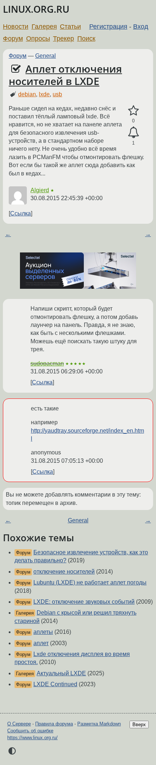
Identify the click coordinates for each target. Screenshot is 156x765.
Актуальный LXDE (61, 673)
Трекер (63, 38)
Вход (140, 26)
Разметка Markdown (99, 723)
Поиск (86, 38)
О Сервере (19, 723)
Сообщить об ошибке (30, 730)
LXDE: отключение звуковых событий (84, 602)
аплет (41, 643)
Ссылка (20, 213)
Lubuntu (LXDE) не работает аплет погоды (90, 582)
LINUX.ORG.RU (36, 9)
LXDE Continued (55, 684)
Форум (13, 38)
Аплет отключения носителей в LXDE (65, 75)
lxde (44, 94)
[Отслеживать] (133, 132)
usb (57, 94)
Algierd (39, 190)
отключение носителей (64, 571)
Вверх (139, 724)
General (45, 56)
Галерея (44, 26)
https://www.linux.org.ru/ (32, 737)
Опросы (38, 38)
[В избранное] (133, 110)
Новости (15, 26)
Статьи (70, 26)
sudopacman (47, 363)
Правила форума (54, 723)
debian (27, 94)
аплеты (43, 632)
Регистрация (108, 26)
